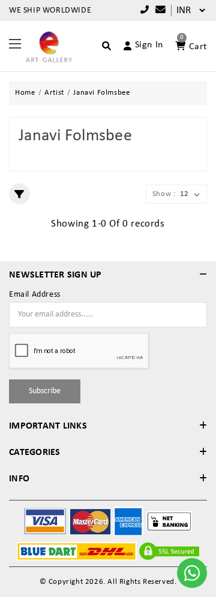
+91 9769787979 (141, 10)
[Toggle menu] (15, 43)
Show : (164, 194)
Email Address (35, 295)
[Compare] (157, 10)
